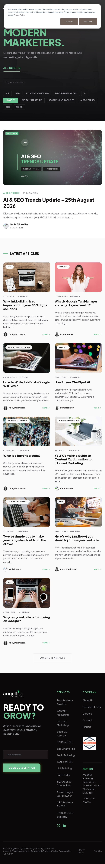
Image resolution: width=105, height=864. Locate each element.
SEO (18, 93)
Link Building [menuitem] (64, 768)
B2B (8, 107)
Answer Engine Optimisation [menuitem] (65, 793)
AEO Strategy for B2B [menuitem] (65, 804)
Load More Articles (52, 658)
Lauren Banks (66, 334)
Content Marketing (37, 93)
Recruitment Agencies (61, 100)
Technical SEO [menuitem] (65, 761)
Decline (88, 21)
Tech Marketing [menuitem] (66, 755)
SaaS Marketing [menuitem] (66, 748)
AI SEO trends (88, 100)
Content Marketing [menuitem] (63, 712)
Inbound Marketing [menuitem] (63, 723)
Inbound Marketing (66, 93)
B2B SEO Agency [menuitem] (62, 733)
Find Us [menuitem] (87, 726)
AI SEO (19, 107)
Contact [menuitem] (87, 720)
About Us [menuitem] (88, 700)
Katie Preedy (66, 488)
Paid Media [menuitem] (63, 775)
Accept (69, 21)
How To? (10, 100)
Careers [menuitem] (87, 713)
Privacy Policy (19, 15)
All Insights (11, 67)
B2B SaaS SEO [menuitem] (65, 742)
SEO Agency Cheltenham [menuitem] (64, 783)
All (7, 93)
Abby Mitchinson (17, 334)
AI (85, 93)
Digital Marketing (32, 100)
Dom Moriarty (67, 407)
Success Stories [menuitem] (92, 707)
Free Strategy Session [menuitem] (65, 702)
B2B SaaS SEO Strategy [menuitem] (65, 814)
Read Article (16, 228)
